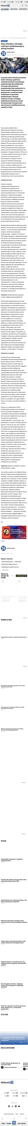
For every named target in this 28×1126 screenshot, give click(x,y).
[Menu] (26, 5)
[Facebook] (9, 1106)
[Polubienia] (2, 1118)
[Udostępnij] (25, 1118)
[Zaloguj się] (22, 5)
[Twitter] (12, 1106)
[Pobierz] (22, 55)
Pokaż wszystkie (5, 569)
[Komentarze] (14, 1118)
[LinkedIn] (15, 1106)
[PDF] (11, 553)
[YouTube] (19, 1106)
